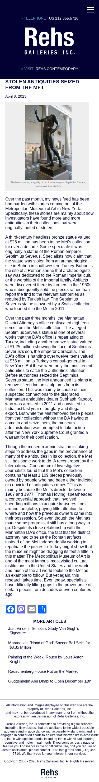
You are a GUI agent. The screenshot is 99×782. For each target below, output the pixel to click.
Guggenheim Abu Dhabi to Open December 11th (49, 681)
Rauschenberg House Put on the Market (43, 671)
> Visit (27, 69)
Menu (82, 10)
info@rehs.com (70, 750)
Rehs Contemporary (57, 69)
